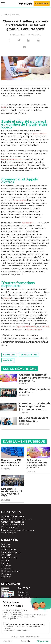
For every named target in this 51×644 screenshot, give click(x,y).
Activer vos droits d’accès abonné (16, 519)
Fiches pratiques (8, 549)
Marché (4, 563)
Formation (9, 355)
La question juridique (10, 552)
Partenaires (6, 574)
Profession (14, 15)
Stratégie (5, 546)
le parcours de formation (12, 159)
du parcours (27, 223)
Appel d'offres (29, 355)
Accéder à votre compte (12, 516)
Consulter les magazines (12, 522)
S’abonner (41, 3)
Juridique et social (9, 557)
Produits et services (10, 571)
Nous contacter (8, 533)
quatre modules (40, 133)
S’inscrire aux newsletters (12, 524)
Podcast (5, 560)
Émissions (5, 576)
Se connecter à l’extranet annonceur (17, 530)
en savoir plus (20, 200)
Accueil (4, 15)
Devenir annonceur (10, 527)
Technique (6, 566)
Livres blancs (7, 568)
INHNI (3, 107)
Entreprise (6, 544)
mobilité (6, 298)
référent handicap (34, 329)
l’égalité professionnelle (26, 326)
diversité (45, 326)
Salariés (7, 360)
